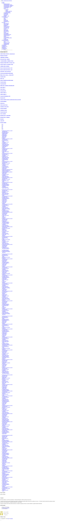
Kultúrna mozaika (6, 43)
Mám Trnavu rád (6, 23)
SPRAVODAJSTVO (5, 40)
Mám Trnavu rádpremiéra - (7, 171)
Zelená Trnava (5, 144)
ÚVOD (3, 2)
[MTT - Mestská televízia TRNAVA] (6, 0)
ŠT (2, 126)
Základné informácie (7, 3)
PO (2, 124)
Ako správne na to (6, 27)
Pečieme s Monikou (6, 26)
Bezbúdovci (5, 25)
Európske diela (6, 39)
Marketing (5, 15)
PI (2, 127)
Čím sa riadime (6, 14)
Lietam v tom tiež (5, 142)
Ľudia (5, 8)
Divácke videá (6, 20)
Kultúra (5, 19)
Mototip (5, 36)
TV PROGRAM (4, 48)
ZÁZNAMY (4, 45)
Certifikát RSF (6, 13)
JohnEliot (11, 518)
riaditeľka (7, 9)
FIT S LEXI (4, 134)
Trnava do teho (6, 29)
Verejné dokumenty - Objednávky (8, 5)
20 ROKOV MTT (4, 46)
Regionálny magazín (7, 42)
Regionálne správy (6, 21)
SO (2, 128)
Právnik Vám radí (6, 44)
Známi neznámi (6, 33)
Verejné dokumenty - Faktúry (8, 6)
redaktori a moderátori (9, 11)
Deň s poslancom (6, 31)
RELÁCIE (3, 22)
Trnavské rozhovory (7, 35)
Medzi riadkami (6, 30)
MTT (8, 518)
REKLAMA (4, 47)
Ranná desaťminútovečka (7, 34)
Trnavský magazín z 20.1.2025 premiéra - (7, 170)
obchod (7, 10)
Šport (4, 18)
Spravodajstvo (6, 17)
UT (2, 125)
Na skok (5, 38)
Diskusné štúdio (6, 24)
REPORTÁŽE (4, 16)
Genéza (5, 32)
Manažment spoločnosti (7, 12)
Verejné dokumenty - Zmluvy (8, 4)
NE (2, 129)
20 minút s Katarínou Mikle (8, 37)
